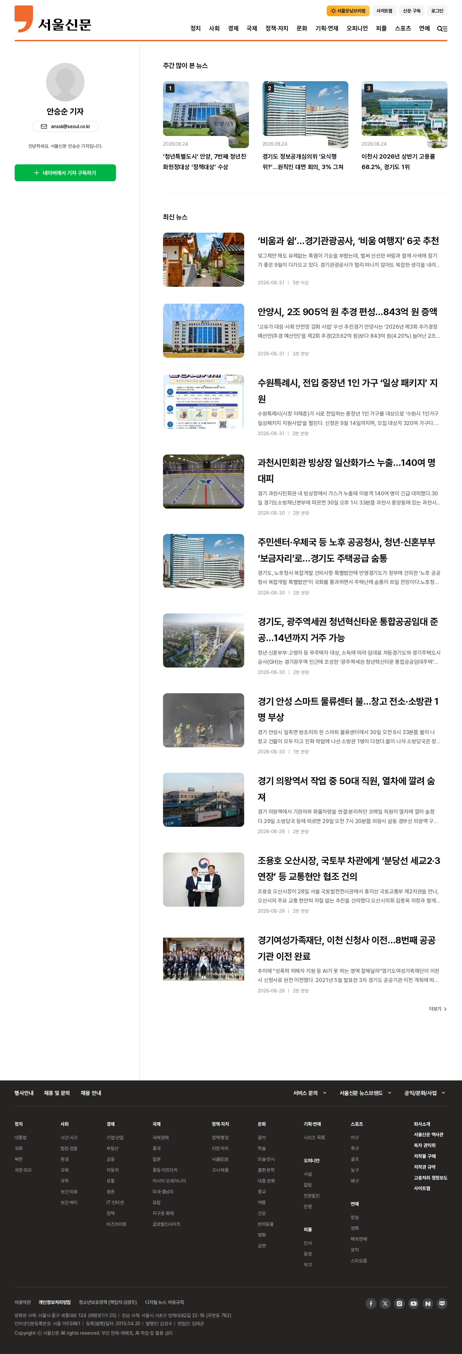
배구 (355, 1180)
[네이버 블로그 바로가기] (442, 1303)
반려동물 (266, 1224)
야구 (355, 1137)
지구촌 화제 (163, 1213)
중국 (157, 1148)
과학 (65, 1180)
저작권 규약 (424, 1167)
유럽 (157, 1202)
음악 (262, 1137)
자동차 (113, 1170)
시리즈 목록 (314, 1137)
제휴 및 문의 (57, 1093)
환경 (65, 1159)
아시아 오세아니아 (169, 1180)
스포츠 (403, 28)
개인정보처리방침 (55, 1302)
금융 (111, 1159)
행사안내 (24, 1093)
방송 (355, 1217)
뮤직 (355, 1249)
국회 (19, 1148)
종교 (262, 1191)
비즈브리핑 (116, 1224)
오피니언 (357, 28)
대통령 (21, 1137)
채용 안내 (91, 1093)
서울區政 (220, 1159)
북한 (19, 1159)
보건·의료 (69, 1191)
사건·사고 (69, 1137)
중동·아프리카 (165, 1170)
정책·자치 (276, 28)
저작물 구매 (424, 1156)
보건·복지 (69, 1202)
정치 (195, 28)
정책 (111, 1213)
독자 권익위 (424, 1145)
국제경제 (160, 1137)
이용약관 (22, 1302)
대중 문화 (266, 1180)
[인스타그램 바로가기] (399, 1303)
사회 (214, 28)
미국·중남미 (163, 1191)
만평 (308, 1206)
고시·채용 (220, 1170)
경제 (233, 28)
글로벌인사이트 (167, 1224)
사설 (308, 1174)
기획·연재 (327, 28)
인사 (308, 1243)
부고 (308, 1264)
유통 (111, 1180)
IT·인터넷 (115, 1202)
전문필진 (312, 1195)
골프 (355, 1159)
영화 (262, 1235)
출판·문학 (266, 1170)
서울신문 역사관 (428, 1134)
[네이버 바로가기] (427, 1303)
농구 (355, 1170)
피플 (381, 28)
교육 (65, 1170)
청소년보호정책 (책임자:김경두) (108, 1302)
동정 (308, 1254)
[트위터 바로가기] (385, 1303)
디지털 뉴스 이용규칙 (164, 1302)
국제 (252, 28)
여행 (262, 1202)
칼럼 (308, 1185)
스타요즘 (359, 1260)
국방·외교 (23, 1170)
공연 (262, 1245)
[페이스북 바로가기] (371, 1303)
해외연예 (359, 1239)
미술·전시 (266, 1159)
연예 (424, 28)
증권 (111, 1191)
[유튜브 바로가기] (413, 1303)
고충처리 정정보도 (430, 1177)
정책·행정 (220, 1137)
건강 (262, 1213)
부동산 (113, 1148)
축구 (355, 1148)
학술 (262, 1148)
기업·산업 (115, 1137)
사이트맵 (422, 1188)
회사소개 (422, 1124)
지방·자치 (220, 1148)
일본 (157, 1159)
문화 (302, 28)
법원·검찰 (69, 1148)
